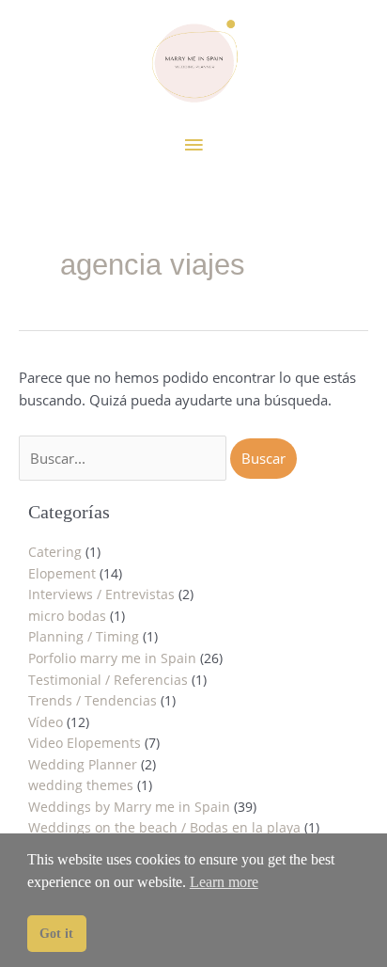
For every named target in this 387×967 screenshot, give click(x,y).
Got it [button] (56, 933)
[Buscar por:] (124, 458)
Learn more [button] (224, 882)
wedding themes (80, 785)
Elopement (62, 573)
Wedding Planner (82, 764)
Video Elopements (84, 743)
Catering (55, 552)
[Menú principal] (193, 144)
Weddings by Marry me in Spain (129, 807)
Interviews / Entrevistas (101, 594)
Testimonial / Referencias (108, 680)
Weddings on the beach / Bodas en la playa (164, 827)
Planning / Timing (83, 636)
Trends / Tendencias (92, 700)
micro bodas (67, 616)
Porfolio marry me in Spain (112, 658)
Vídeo (45, 722)
